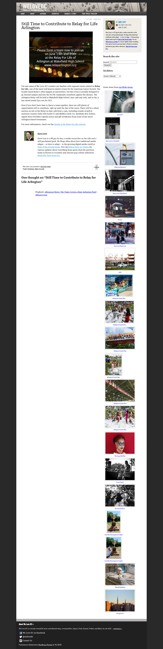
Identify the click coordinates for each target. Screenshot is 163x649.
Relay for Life (39, 169)
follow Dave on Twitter (79, 147)
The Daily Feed (45, 166)
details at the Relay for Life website (69, 124)
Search (106, 62)
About (32, 14)
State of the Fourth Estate (49, 147)
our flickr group (126, 87)
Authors (43, 14)
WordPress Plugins (45, 645)
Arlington (31, 169)
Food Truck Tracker (89, 14)
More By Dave (122, 27)
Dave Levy (42, 134)
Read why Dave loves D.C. (49, 156)
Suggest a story (70, 14)
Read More (117, 629)
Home (22, 14)
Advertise (55, 14)
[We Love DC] (83, 8)
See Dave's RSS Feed (124, 25)
